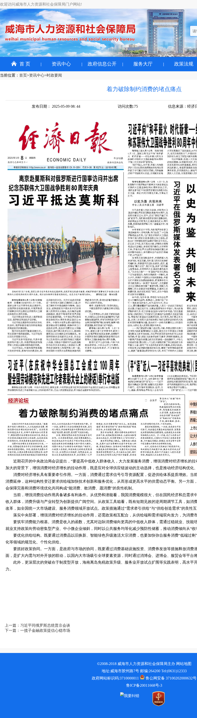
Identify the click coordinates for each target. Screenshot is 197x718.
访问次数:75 (128, 106)
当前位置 (7, 75)
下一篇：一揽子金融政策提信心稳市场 (37, 630)
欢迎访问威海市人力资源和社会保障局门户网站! (41, 4)
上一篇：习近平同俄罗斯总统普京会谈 (37, 625)
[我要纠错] (129, 696)
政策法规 (183, 63)
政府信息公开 (102, 63)
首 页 (24, 63)
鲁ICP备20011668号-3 (144, 685)
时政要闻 (54, 75)
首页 (23, 75)
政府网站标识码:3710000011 (115, 678)
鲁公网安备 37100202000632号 (171, 678)
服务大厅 (143, 63)
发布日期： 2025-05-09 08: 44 (56, 106)
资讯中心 (61, 63)
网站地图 (183, 664)
